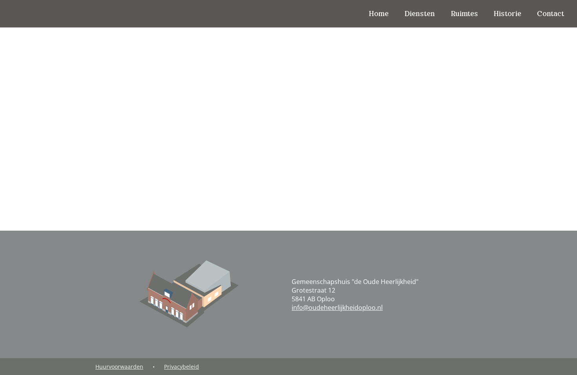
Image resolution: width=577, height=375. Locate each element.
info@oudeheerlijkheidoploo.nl (337, 307)
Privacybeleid (181, 366)
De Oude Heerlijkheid (50, 13)
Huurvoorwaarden (119, 366)
